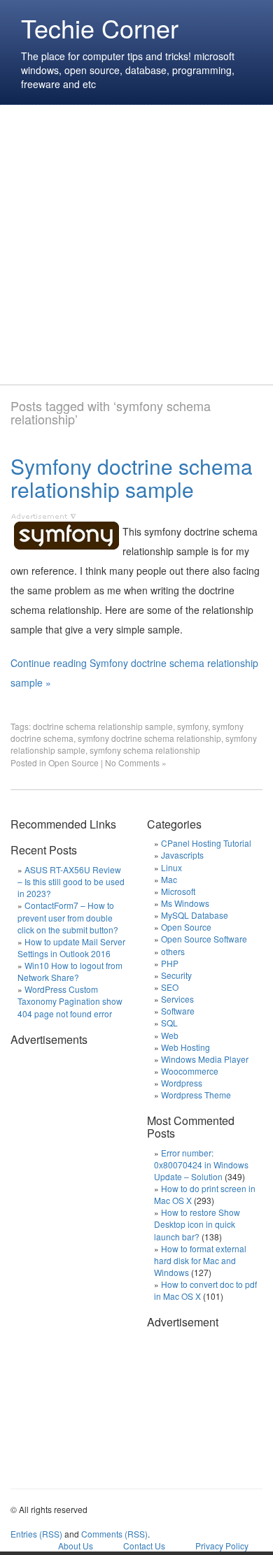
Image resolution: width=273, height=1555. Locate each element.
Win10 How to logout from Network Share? (70, 971)
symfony (192, 726)
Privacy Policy (221, 1546)
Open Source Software (204, 939)
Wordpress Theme (196, 1095)
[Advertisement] (136, 244)
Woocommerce (189, 1071)
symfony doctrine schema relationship (149, 738)
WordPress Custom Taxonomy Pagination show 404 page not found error (70, 1001)
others (173, 951)
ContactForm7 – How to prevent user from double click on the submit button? (68, 917)
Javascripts (182, 855)
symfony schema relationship (145, 750)
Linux (171, 867)
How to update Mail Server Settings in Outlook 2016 (71, 947)
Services (177, 999)
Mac (169, 879)
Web (169, 1035)
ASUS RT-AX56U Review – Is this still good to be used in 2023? (71, 881)
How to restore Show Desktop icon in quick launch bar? (197, 1224)
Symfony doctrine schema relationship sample (131, 477)
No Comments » (136, 762)
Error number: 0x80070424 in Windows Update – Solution (201, 1164)
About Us (75, 1546)
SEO (169, 987)
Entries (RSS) (36, 1534)
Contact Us (144, 1546)
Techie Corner (99, 27)
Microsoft (178, 891)
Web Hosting (185, 1047)
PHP (169, 963)
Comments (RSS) (114, 1534)
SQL (169, 1023)
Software (178, 1011)
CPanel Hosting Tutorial (206, 843)
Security (176, 975)
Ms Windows (185, 903)
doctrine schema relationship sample (103, 726)
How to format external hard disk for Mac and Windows (200, 1260)
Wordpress (181, 1083)
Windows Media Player (204, 1059)
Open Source (73, 762)
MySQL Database (194, 915)
